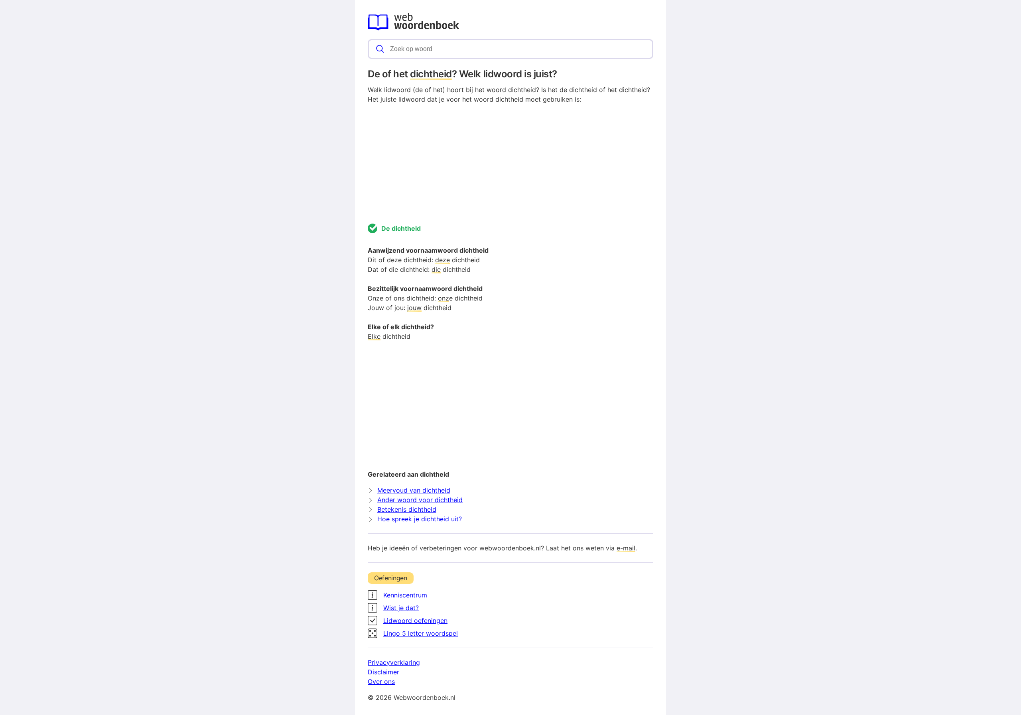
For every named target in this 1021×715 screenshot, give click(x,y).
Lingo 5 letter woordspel (420, 633)
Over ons (381, 682)
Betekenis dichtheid (406, 509)
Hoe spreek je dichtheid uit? (419, 519)
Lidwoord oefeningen (415, 621)
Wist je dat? (401, 608)
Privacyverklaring (394, 662)
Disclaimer (383, 672)
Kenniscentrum (405, 595)
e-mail (626, 548)
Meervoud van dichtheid (413, 490)
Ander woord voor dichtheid (420, 500)
